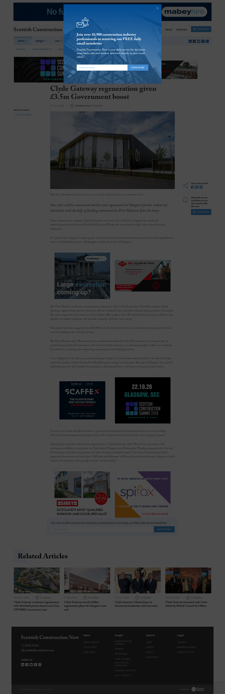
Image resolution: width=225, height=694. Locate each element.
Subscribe (138, 67)
